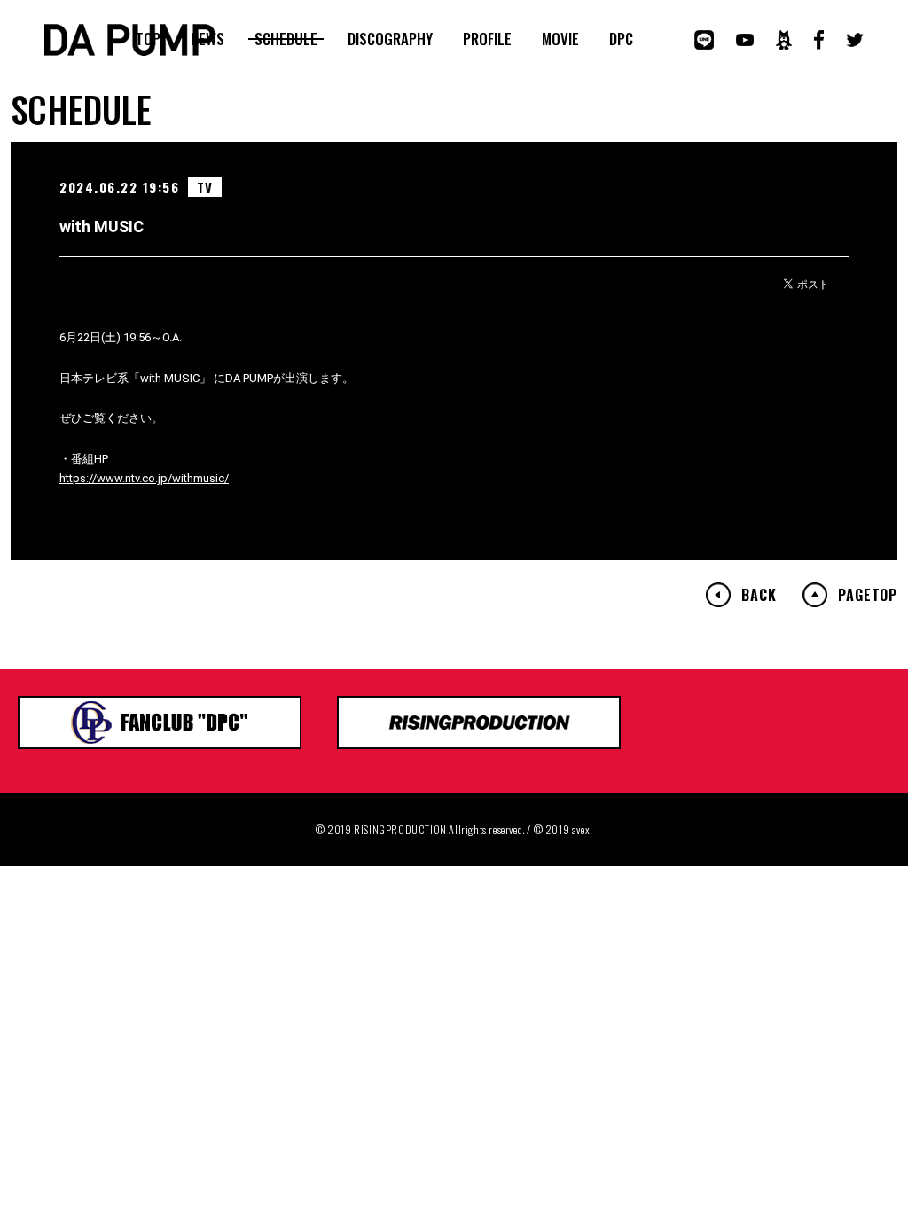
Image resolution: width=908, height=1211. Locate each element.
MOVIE (560, 39)
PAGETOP (867, 595)
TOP (148, 39)
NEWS (207, 39)
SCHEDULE (285, 39)
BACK (758, 595)
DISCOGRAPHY (390, 39)
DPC (621, 39)
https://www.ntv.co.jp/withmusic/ (144, 478)
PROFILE (487, 39)
